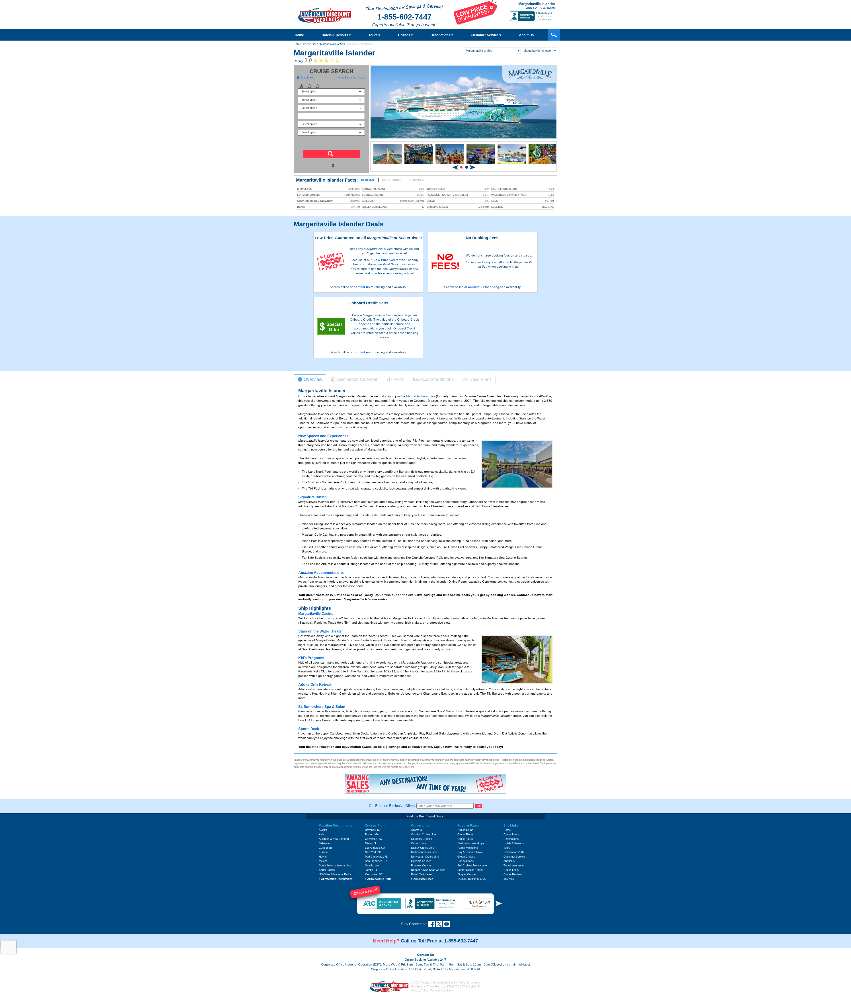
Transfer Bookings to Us (471, 878)
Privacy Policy (419, 990)
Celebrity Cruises (421, 838)
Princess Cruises (421, 865)
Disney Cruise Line (422, 847)
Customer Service (485, 35)
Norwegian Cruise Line (425, 856)
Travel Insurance (514, 865)
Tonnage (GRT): (372, 195)
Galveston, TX (373, 838)
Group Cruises (466, 856)
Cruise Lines (310, 44)
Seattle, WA (372, 865)
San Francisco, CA (376, 861)
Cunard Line (418, 843)
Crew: (431, 201)
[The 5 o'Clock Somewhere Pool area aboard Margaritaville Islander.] (517, 464)
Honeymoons (465, 861)
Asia (321, 834)
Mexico (323, 861)
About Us (526, 35)
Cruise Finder (465, 834)
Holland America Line (424, 852)
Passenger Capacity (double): (447, 195)
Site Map (509, 878)
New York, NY (373, 852)
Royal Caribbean (421, 874)
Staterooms (391, 180)
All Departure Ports (378, 879)
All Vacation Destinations (336, 879)
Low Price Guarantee (389, 260)
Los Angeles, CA (375, 847)
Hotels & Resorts (335, 35)
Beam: (301, 207)
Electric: (497, 207)
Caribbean (325, 847)
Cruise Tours (465, 838)
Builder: (368, 201)
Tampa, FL (371, 870)
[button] (461, 167)
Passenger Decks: (374, 207)
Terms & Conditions (442, 990)
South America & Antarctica (335, 865)
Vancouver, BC (374, 874)
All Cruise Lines (422, 879)
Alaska (323, 830)
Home (299, 35)
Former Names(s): (309, 195)
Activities (416, 180)
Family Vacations (467, 847)
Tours (373, 35)
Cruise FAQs (511, 870)
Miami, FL (371, 843)
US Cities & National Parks (335, 874)
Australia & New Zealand (334, 838)
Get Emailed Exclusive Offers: (392, 806)
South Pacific (327, 870)
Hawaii (323, 856)
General (368, 180)
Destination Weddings (470, 843)
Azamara (416, 830)
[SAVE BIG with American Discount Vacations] (475, 24)
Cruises (404, 35)
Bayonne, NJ (373, 830)
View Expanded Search (352, 77)
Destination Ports (514, 852)
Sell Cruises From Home (472, 865)
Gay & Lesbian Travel (470, 852)
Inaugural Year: (373, 189)
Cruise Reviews (513, 874)
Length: (496, 201)
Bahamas (324, 843)
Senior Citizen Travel (470, 870)
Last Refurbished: (504, 189)
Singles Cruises (466, 874)
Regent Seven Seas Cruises (428, 870)
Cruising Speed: (437, 207)
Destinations (441, 35)
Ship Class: (304, 189)
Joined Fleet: (436, 189)
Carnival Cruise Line (423, 834)
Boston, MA (372, 834)
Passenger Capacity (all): (509, 195)
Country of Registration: (315, 201)
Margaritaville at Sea (332, 44)
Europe (323, 852)
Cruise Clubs (465, 830)
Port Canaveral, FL (376, 856)
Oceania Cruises (421, 861)
